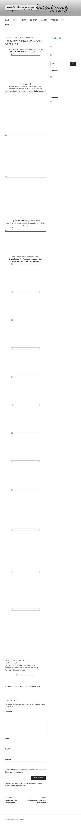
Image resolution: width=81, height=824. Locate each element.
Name (7, 739)
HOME (7, 20)
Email (7, 749)
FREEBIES (54, 20)
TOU (63, 20)
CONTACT (33, 20)
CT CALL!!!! (8, 25)
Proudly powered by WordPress (14, 819)
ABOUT (23, 20)
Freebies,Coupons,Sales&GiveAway (22, 686)
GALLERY (43, 20)
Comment (9, 712)
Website (8, 759)
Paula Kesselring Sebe (29, 38)
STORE (15, 20)
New (38, 686)
